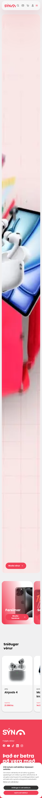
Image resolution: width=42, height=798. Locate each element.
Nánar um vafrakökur (10, 782)
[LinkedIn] (17, 745)
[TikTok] (13, 745)
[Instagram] (22, 745)
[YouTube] (8, 745)
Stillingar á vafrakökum (21, 788)
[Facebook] (4, 745)
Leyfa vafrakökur (21, 793)
